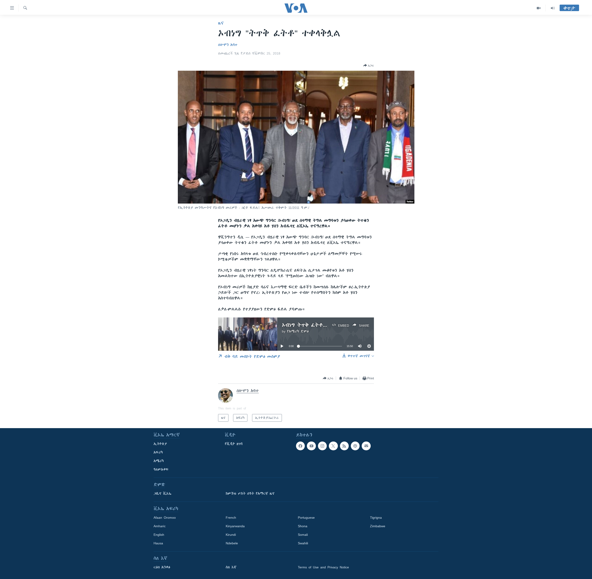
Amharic (160, 526)
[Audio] (553, 8)
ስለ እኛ (231, 567)
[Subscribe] (366, 446)
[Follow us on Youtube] (311, 446)
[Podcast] (355, 446)
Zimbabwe (377, 526)
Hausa (158, 543)
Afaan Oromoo (165, 517)
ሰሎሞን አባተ (227, 45)
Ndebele (232, 543)
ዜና (221, 23)
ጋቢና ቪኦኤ (162, 493)
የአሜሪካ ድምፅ (298, 331)
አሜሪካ (159, 461)
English (159, 535)
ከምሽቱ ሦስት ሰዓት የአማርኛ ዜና (250, 493)
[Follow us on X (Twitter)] (333, 446)
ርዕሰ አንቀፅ (162, 567)
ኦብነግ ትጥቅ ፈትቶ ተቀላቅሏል (314, 325)
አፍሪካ (158, 452)
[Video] (539, 8)
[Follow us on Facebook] (300, 446)
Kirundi (231, 535)
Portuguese (306, 517)
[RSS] (344, 446)
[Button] (368, 65)
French (231, 517)
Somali (303, 535)
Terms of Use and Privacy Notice (323, 567)
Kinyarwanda (235, 526)
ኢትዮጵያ (160, 444)
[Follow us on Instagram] (322, 446)
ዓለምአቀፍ (161, 469)
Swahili (303, 543)
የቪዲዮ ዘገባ (234, 444)
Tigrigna (376, 517)
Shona (302, 526)
